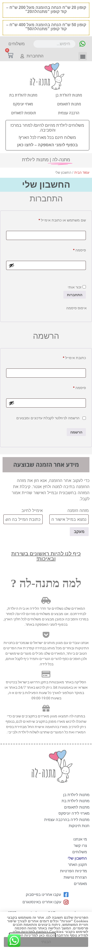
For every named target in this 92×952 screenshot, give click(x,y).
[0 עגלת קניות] (10, 55)
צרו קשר (80, 845)
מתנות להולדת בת (23, 95)
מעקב (79, 531)
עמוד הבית (81, 172)
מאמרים (80, 883)
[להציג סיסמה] (11, 265)
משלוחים (79, 852)
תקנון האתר (77, 864)
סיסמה (76, 249)
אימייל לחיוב (32, 510)
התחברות (74, 295)
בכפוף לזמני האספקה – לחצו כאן (47, 145)
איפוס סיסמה (76, 308)
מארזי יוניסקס (23, 103)
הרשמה (76, 432)
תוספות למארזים (23, 112)
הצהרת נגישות (75, 877)
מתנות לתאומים (69, 103)
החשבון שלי (77, 858)
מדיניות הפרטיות (73, 871)
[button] (82, 56)
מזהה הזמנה (78, 510)
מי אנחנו (80, 839)
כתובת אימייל (70, 357)
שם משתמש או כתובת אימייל (58, 219)
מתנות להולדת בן (69, 95)
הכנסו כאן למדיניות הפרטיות (32, 935)
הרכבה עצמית (68, 112)
